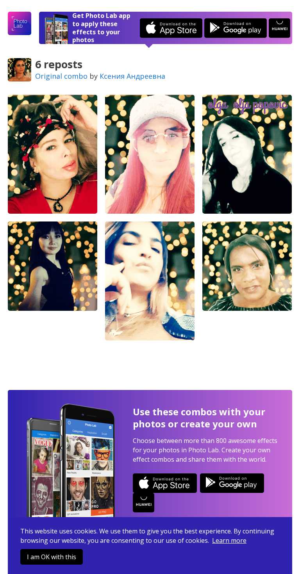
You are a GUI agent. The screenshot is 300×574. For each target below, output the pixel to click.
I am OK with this (51, 557)
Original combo (61, 76)
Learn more (229, 540)
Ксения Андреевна (132, 76)
